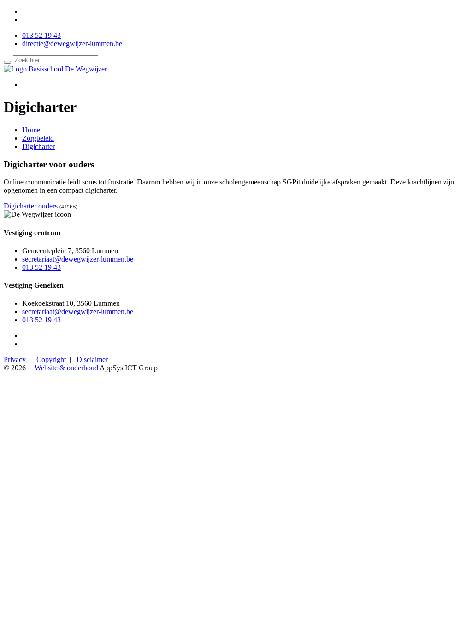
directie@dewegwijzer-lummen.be (72, 44)
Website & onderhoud (66, 368)
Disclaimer (92, 359)
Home (31, 130)
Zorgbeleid (38, 138)
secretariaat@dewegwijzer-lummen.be (77, 259)
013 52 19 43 (41, 35)
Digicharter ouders (31, 206)
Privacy (15, 359)
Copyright (51, 359)
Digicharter (38, 146)
